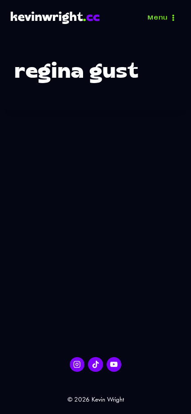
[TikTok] (95, 364)
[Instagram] (77, 364)
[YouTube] (114, 364)
